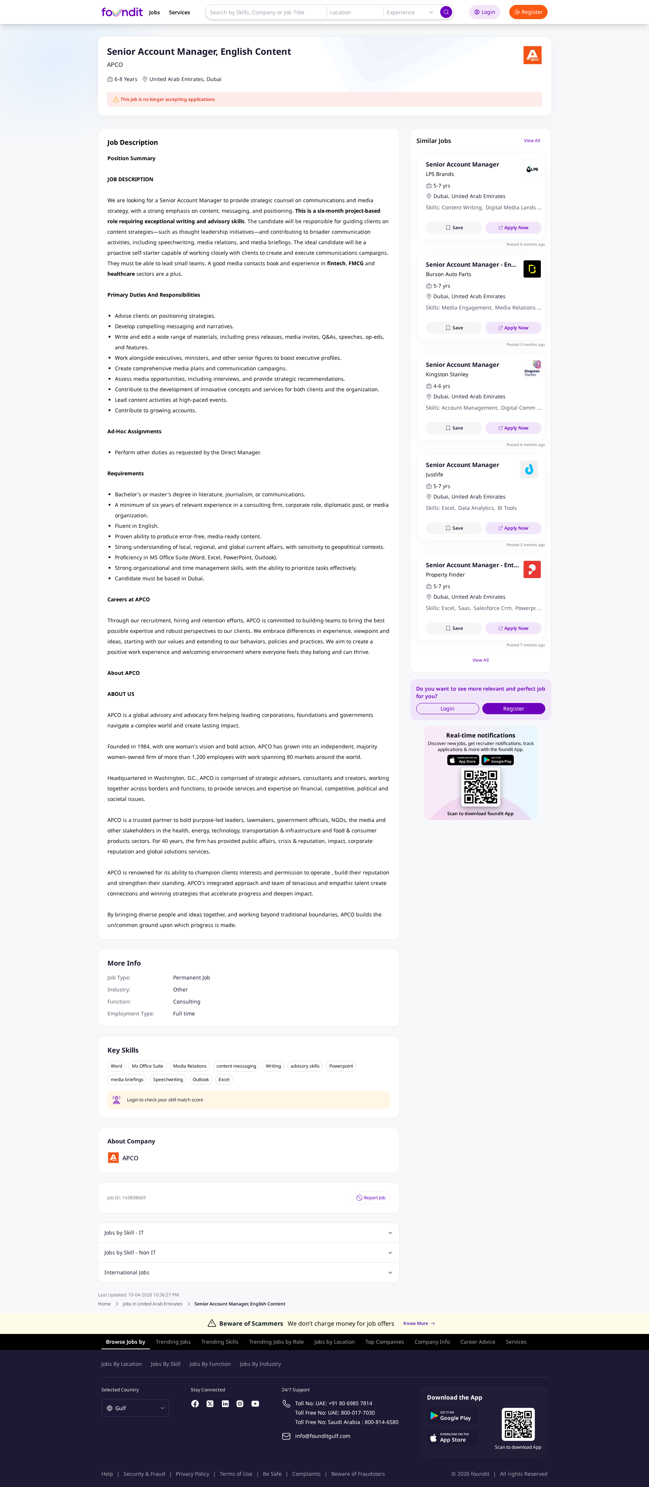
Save (458, 227)
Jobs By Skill (166, 1363)
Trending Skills (219, 1341)
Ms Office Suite (147, 1066)
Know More (415, 1323)
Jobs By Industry (260, 1363)
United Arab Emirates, (177, 79)
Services (179, 12)
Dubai (214, 79)
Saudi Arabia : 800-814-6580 (363, 1421)
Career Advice (477, 1341)
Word (116, 1066)
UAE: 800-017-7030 (351, 1412)
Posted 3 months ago (526, 344)
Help (107, 1473)
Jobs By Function (210, 1363)
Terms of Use (236, 1473)
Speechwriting (168, 1080)
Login (488, 11)
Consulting (187, 1001)
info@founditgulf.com (322, 1435)
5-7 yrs (441, 185)
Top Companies (384, 1341)
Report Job (374, 1197)
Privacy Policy (192, 1473)
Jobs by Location (334, 1341)
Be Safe (272, 1473)
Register (532, 11)
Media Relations (190, 1066)
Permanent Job (191, 977)
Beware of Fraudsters (358, 1473)
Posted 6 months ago (526, 244)
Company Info (432, 1341)
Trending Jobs (173, 1341)
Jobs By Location (121, 1363)
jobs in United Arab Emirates (153, 1304)
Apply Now (516, 227)
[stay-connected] (195, 1403)
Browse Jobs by (125, 1341)
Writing (273, 1066)
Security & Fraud (144, 1473)
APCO (115, 64)
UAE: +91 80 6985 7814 (343, 1403)
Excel (224, 1080)
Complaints (306, 1473)
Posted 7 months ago (526, 644)
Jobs (154, 12)
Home (104, 1304)
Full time (184, 1013)
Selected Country (120, 1389)
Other (180, 989)
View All (532, 140)
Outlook (201, 1080)
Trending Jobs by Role (276, 1341)
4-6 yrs (441, 385)
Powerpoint (341, 1066)
